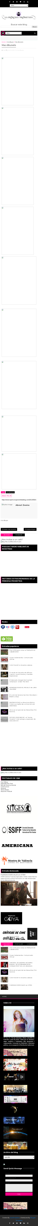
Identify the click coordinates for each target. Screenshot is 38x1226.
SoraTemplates (14, 1218)
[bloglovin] (20, 1)
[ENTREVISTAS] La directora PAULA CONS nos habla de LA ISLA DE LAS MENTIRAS (22, 704)
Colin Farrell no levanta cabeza (21, 665)
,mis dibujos (20, 50)
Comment (31, 944)
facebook (18, 535)
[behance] (24, 1223)
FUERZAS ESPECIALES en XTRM (13, 875)
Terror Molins (5, 790)
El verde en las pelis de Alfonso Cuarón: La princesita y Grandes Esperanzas (21, 674)
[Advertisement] (19, 745)
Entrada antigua (30, 529)
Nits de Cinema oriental (8, 785)
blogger (7, 535)
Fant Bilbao (4, 782)
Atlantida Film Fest (7, 783)
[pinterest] (17, 1)
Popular (19, 944)
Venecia (3, 788)
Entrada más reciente (9, 529)
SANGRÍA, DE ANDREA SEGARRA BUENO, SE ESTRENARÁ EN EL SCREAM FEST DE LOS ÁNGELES (21, 964)
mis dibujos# (10, 492)
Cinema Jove (5, 787)
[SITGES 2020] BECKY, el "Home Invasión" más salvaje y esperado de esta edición (23, 719)
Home (3, 42)
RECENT (7, 944)
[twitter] (13, 1)
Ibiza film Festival (6, 791)
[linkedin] (27, 1)
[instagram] (24, 1)
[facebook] (9, 1)
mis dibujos (10, 42)
